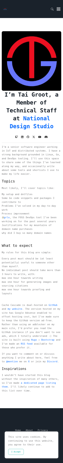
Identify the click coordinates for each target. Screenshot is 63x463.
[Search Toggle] (53, 9)
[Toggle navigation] (58, 9)
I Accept (16, 452)
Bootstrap (48, 339)
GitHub (53, 305)
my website (15, 308)
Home (18, 430)
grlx (7, 217)
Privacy (43, 430)
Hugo (34, 339)
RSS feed (27, 343)
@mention (12, 361)
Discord (52, 361)
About (29, 430)
